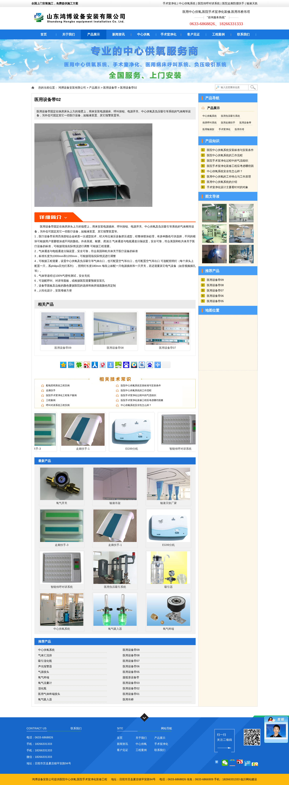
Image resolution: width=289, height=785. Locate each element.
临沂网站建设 (248, 779)
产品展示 (93, 34)
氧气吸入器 (45, 699)
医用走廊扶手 (228, 122)
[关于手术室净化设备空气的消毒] (241, 241)
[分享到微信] (225, 763)
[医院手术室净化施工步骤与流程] (241, 221)
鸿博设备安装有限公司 (72, 87)
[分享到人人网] (94, 364)
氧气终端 (43, 677)
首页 (43, 34)
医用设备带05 (131, 671)
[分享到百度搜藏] (126, 364)
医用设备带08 (131, 655)
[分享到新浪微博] (86, 364)
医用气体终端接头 (49, 693)
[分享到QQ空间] (63, 364)
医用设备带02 (128, 87)
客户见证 (193, 34)
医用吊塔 (239, 129)
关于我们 (68, 34)
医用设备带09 (131, 649)
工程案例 (218, 34)
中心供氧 (143, 34)
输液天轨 (252, 3)
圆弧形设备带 (131, 677)
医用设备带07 (131, 660)
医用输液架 (208, 129)
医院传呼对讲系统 (209, 3)
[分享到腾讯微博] (71, 364)
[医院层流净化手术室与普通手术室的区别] (214, 221)
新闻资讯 (118, 34)
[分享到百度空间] (118, 364)
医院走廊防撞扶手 (233, 3)
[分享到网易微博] (102, 364)
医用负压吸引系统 (230, 116)
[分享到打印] (255, 763)
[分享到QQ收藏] (133, 364)
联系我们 (243, 34)
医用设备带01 (131, 693)
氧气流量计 (45, 682)
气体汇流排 (45, 655)
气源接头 (43, 671)
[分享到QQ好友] (247, 763)
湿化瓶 (42, 688)
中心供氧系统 (187, 3)
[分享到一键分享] (110, 364)
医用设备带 (110, 87)
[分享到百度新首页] (149, 364)
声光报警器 (45, 666)
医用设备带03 (131, 682)
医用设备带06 (131, 666)
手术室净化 (170, 3)
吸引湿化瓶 (45, 660)
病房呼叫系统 (209, 122)
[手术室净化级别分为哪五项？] (214, 241)
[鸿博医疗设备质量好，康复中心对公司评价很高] (214, 262)
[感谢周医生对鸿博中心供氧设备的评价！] (241, 262)
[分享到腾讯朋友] (78, 364)
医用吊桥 (128, 699)
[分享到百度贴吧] (141, 364)
